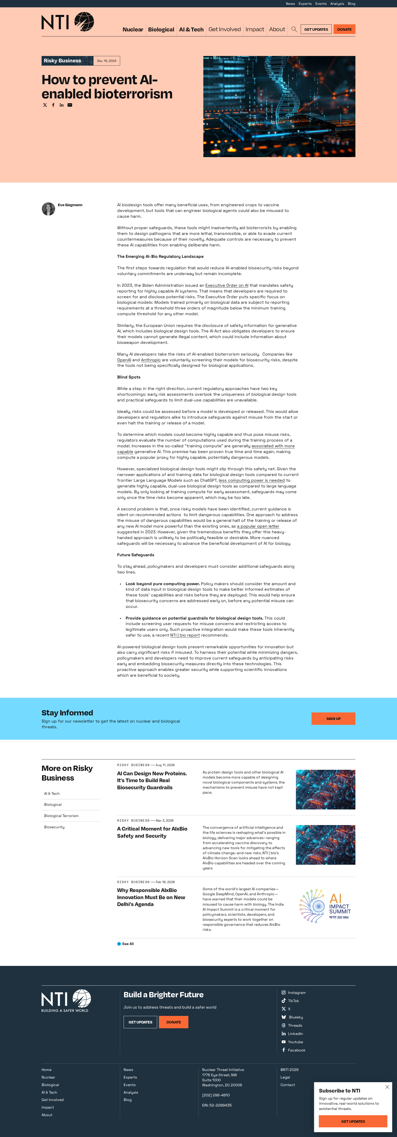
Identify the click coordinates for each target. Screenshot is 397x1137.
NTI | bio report (185, 635)
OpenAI (124, 359)
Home (46, 1069)
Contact (288, 1084)
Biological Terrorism (61, 815)
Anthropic (151, 359)
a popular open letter (258, 526)
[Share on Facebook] (53, 105)
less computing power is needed (252, 480)
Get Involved (225, 29)
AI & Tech (191, 29)
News (290, 3)
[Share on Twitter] (45, 105)
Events (321, 3)
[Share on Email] (70, 105)
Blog (351, 3)
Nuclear (133, 29)
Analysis (337, 3)
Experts (305, 3)
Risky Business (133, 765)
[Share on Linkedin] (61, 105)
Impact (255, 29)
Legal (285, 1077)
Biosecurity (54, 827)
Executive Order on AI (226, 285)
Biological (161, 29)
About (277, 29)
